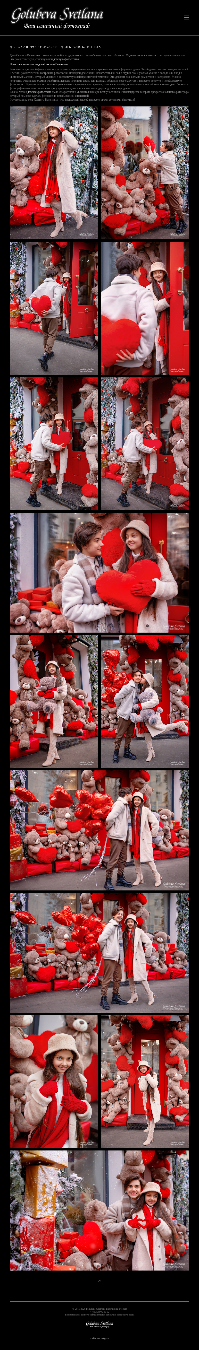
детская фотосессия (39, 92)
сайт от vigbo (99, 1338)
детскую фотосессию (66, 59)
